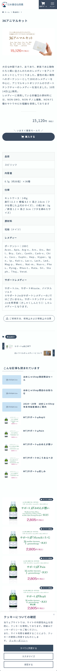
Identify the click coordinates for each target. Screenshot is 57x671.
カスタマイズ (28, 656)
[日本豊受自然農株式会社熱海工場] (12, 4)
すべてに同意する (28, 648)
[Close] (54, 614)
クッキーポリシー (18, 640)
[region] (28, 641)
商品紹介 (11, 336)
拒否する (28, 664)
